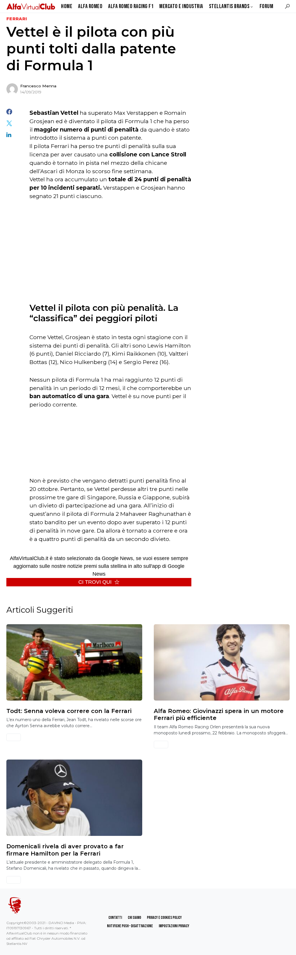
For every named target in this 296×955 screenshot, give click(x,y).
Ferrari (16, 18)
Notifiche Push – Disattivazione (130, 925)
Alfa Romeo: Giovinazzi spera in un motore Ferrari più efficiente (219, 714)
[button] (287, 6)
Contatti (115, 917)
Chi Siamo (134, 917)
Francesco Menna (38, 86)
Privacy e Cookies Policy (164, 917)
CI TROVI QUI (95, 582)
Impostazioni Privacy (174, 925)
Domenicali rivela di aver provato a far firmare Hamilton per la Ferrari (65, 850)
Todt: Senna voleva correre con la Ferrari (69, 711)
